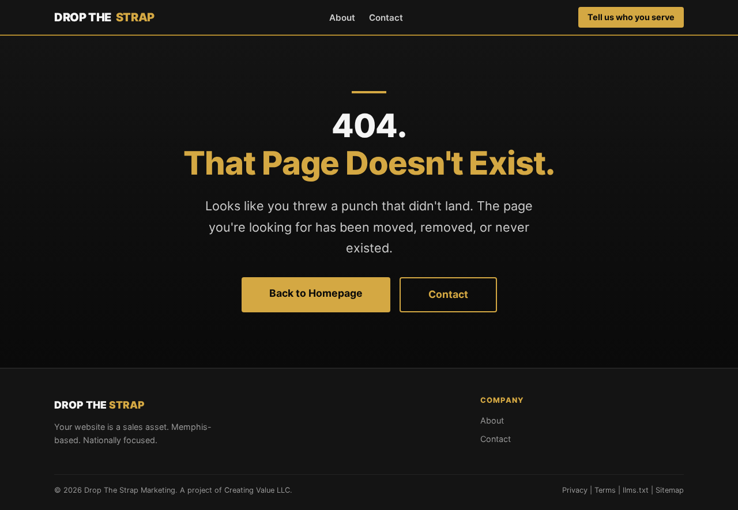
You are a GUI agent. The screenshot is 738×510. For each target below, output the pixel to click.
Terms (605, 490)
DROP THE (104, 17)
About (342, 17)
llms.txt (636, 490)
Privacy (575, 490)
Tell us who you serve (631, 17)
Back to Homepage (316, 293)
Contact (386, 17)
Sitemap (670, 490)
